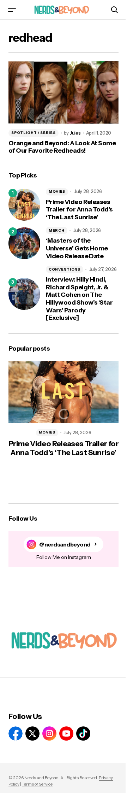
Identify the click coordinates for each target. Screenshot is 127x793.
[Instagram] (49, 733)
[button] (12, 9)
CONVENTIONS (64, 269)
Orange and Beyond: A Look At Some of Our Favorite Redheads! (62, 147)
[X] (32, 733)
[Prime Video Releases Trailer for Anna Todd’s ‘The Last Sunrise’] (24, 205)
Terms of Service (37, 784)
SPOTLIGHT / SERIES (33, 132)
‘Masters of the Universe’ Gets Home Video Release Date (77, 248)
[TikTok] (83, 733)
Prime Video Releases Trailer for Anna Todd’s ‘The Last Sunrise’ (79, 209)
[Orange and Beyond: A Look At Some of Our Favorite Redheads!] (63, 92)
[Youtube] (66, 733)
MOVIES (57, 191)
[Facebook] (15, 733)
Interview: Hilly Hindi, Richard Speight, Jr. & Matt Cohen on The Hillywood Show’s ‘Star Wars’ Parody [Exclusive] (79, 299)
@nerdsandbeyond (65, 544)
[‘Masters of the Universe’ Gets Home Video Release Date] (24, 243)
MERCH (57, 230)
